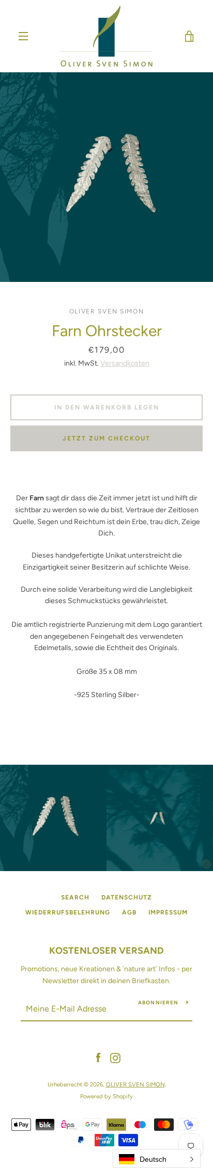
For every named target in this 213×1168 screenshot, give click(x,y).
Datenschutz (126, 897)
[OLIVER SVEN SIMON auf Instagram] (115, 1057)
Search (75, 897)
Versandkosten (124, 363)
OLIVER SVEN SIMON (135, 1084)
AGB (129, 912)
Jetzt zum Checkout (106, 438)
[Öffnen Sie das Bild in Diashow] (106, 177)
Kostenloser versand (106, 950)
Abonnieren (158, 1002)
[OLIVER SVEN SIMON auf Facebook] (98, 1057)
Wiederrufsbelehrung (67, 912)
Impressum (168, 912)
